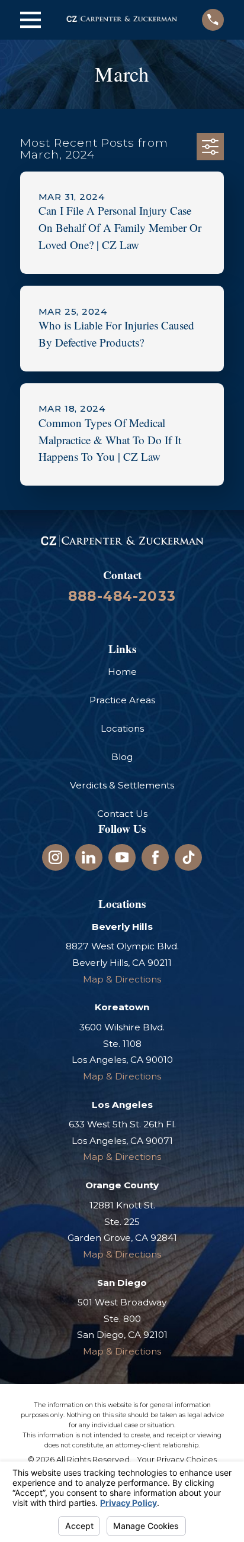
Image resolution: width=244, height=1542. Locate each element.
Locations (122, 728)
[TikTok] (188, 857)
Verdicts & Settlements (122, 785)
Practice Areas (122, 700)
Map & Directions (122, 979)
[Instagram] (55, 857)
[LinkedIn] (88, 857)
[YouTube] (122, 857)
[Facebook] (155, 857)
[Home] (122, 20)
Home (122, 671)
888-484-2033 (122, 596)
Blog (122, 756)
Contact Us (122, 813)
